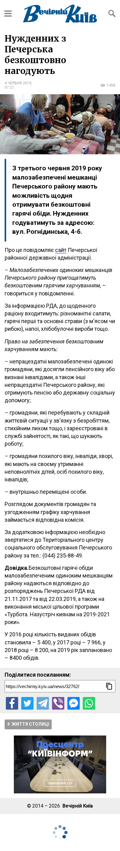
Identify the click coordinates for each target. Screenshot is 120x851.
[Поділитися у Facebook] (12, 703)
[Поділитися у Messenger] (73, 703)
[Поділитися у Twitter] (27, 703)
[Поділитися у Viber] (58, 703)
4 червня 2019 (18, 83)
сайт (60, 250)
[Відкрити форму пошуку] (112, 13)
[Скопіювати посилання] (109, 686)
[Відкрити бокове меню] (8, 13)
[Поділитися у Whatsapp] (89, 703)
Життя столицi (30, 724)
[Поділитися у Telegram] (43, 703)
